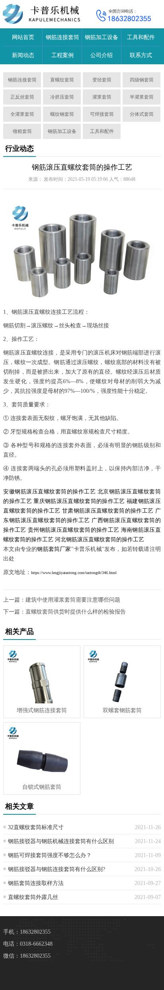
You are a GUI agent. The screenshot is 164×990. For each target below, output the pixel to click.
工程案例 (62, 55)
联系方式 (141, 55)
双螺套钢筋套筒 (122, 710)
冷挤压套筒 (62, 97)
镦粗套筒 (22, 131)
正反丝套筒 (22, 97)
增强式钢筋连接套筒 (42, 710)
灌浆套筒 (101, 97)
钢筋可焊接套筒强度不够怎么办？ (50, 855)
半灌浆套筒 (142, 97)
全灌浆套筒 (22, 114)
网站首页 (23, 37)
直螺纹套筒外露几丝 (33, 897)
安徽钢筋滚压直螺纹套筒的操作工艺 (49, 492)
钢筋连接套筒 (62, 37)
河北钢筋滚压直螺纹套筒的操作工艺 (99, 540)
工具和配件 (141, 37)
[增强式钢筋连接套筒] (42, 674)
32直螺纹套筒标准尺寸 (36, 827)
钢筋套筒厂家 (54, 549)
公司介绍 (101, 55)
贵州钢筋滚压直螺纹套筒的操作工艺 (73, 530)
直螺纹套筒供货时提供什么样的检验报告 (75, 612)
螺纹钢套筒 (62, 114)
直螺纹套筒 (62, 80)
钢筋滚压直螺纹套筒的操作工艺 (82, 167)
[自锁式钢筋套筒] (42, 751)
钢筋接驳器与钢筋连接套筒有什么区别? (56, 869)
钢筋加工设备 (101, 37)
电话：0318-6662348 (28, 944)
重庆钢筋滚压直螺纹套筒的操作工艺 (79, 501)
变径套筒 (101, 80)
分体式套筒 (142, 114)
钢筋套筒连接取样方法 (36, 883)
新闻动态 (23, 55)
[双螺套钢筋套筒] (122, 674)
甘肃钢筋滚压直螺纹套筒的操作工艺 (107, 511)
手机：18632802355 (27, 932)
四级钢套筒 (142, 80)
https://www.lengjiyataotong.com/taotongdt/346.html (74, 572)
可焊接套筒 (102, 114)
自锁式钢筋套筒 (41, 787)
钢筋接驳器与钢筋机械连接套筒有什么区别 (61, 841)
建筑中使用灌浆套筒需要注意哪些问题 (72, 600)
